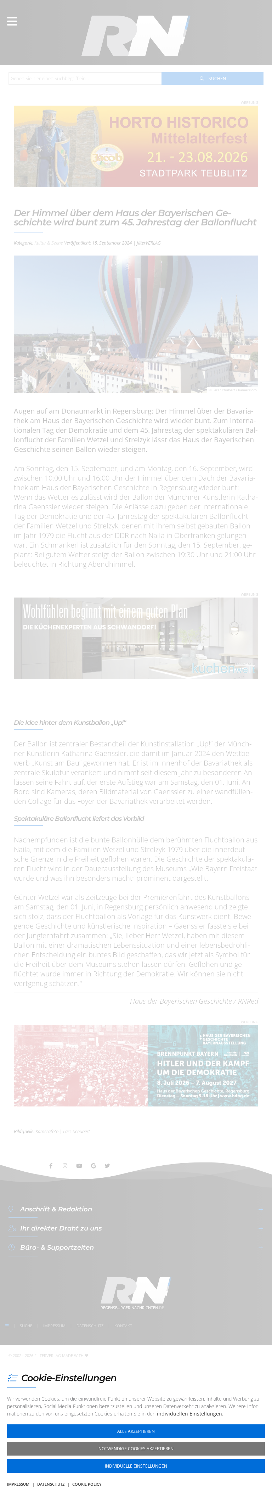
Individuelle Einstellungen (136, 1466)
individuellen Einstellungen (189, 1413)
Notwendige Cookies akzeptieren (136, 1449)
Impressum (18, 1484)
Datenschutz (50, 1484)
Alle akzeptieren (136, 1431)
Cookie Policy (87, 1484)
